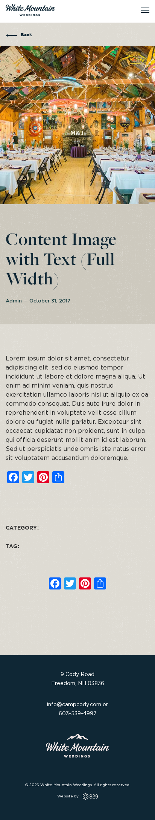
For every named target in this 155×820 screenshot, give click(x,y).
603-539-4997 (78, 713)
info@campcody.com (74, 704)
